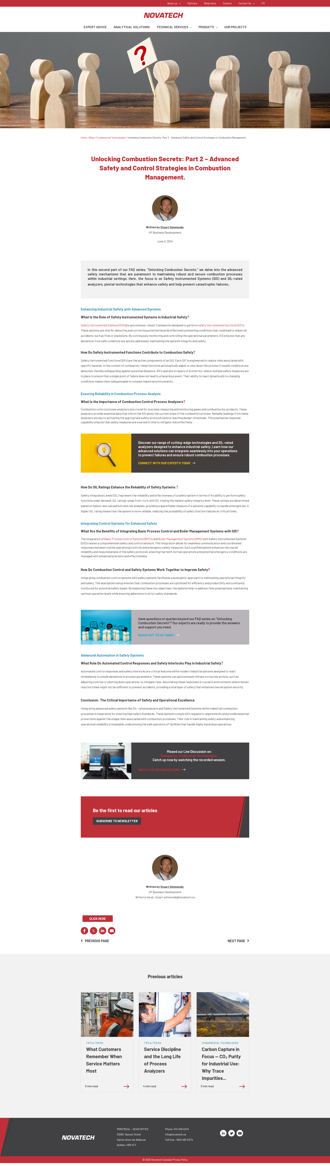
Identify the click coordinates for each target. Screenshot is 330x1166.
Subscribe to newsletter (117, 821)
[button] (179, 3)
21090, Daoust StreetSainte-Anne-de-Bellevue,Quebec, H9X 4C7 (131, 1139)
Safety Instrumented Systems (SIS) (103, 325)
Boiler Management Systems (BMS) (180, 539)
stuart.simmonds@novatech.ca (175, 897)
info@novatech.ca (175, 1134)
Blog (91, 137)
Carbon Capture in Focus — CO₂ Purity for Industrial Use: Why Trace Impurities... (221, 1063)
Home (84, 137)
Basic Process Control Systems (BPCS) (128, 539)
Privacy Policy (180, 1159)
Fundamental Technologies (111, 137)
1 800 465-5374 (184, 1139)
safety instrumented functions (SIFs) (221, 325)
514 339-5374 (181, 1129)
